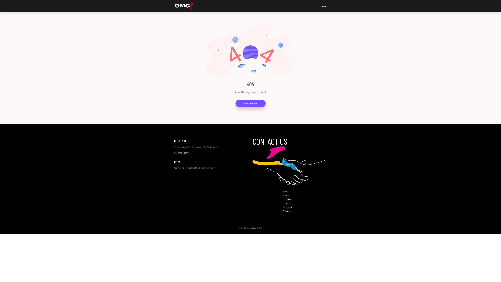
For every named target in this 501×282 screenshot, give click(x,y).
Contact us (287, 211)
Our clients (287, 199)
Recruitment (287, 207)
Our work (286, 203)
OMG (260, 228)
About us (286, 195)
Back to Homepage (250, 103)
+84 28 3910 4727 (183, 153)
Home (285, 191)
